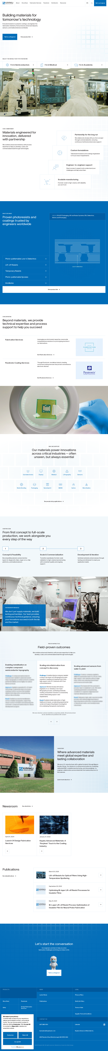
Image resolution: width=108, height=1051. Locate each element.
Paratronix (24, 1001)
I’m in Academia (85, 65)
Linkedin (77, 1024)
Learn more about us (63, 779)
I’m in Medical (51, 65)
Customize (10, 1035)
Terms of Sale (79, 1007)
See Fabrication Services (44, 354)
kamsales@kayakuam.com (47, 1031)
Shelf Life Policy (79, 1001)
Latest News (43, 995)
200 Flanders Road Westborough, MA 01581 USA (53, 1037)
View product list (26, 37)
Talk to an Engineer (10, 37)
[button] (51, 722)
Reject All (25, 1035)
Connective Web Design (67, 1045)
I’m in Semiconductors (19, 65)
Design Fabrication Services (26, 1007)
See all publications (8, 876)
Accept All (17, 1042)
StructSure (6, 1001)
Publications (43, 1001)
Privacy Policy (79, 995)
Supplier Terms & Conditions (83, 1014)
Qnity (4, 1007)
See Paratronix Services (44, 378)
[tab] (26, 259)
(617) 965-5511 (43, 1024)
